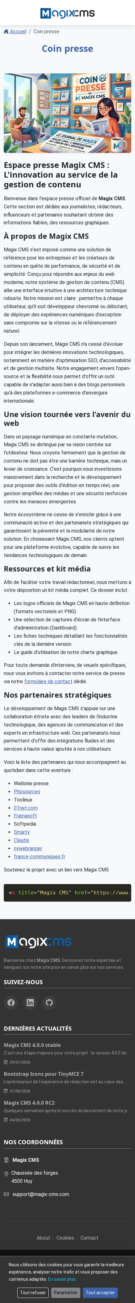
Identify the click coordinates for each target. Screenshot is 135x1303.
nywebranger (28, 848)
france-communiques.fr (39, 857)
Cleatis (21, 840)
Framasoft (25, 816)
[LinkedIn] (30, 1003)
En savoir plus (62, 1279)
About (43, 1238)
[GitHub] (49, 1003)
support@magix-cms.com (41, 1194)
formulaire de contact (48, 681)
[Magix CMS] (67, 12)
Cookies (65, 1238)
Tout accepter (100, 1292)
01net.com (26, 808)
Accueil (17, 32)
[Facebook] (11, 1003)
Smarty (22, 832)
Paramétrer (66, 1292)
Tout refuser (33, 1292)
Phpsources (27, 792)
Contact (89, 1238)
